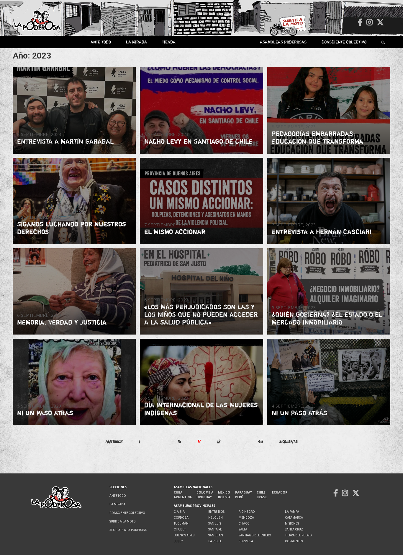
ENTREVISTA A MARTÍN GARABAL (65, 141)
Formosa (246, 541)
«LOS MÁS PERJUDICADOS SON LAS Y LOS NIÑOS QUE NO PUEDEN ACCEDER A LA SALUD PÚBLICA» (201, 314)
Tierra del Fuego (298, 535)
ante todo (101, 41)
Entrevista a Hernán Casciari (321, 232)
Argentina (183, 497)
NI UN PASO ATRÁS (299, 413)
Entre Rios (216, 511)
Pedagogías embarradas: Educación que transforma (317, 137)
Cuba (178, 492)
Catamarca (294, 517)
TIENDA (169, 41)
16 (179, 441)
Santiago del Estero (255, 535)
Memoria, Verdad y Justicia (62, 322)
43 (260, 441)
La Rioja (215, 541)
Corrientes (294, 541)
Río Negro (247, 511)
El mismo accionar (174, 232)
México (224, 492)
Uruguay (204, 497)
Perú (239, 497)
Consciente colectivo (344, 41)
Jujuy (178, 541)
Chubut (180, 529)
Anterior (114, 441)
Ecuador (279, 492)
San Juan (215, 535)
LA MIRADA (136, 41)
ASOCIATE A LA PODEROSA (128, 530)
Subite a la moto (122, 521)
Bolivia (224, 497)
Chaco (244, 523)
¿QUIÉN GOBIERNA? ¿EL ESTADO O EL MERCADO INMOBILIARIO (327, 318)
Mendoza (246, 517)
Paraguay (243, 492)
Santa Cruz (294, 529)
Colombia (204, 492)
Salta (243, 529)
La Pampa (292, 511)
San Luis (214, 523)
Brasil (262, 497)
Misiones (292, 523)
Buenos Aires (184, 535)
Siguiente (288, 441)
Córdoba (181, 517)
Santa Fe (215, 529)
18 (219, 441)
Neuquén (215, 517)
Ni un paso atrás (45, 413)
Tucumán (181, 523)
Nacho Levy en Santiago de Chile (198, 141)
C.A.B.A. (180, 511)
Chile (261, 492)
